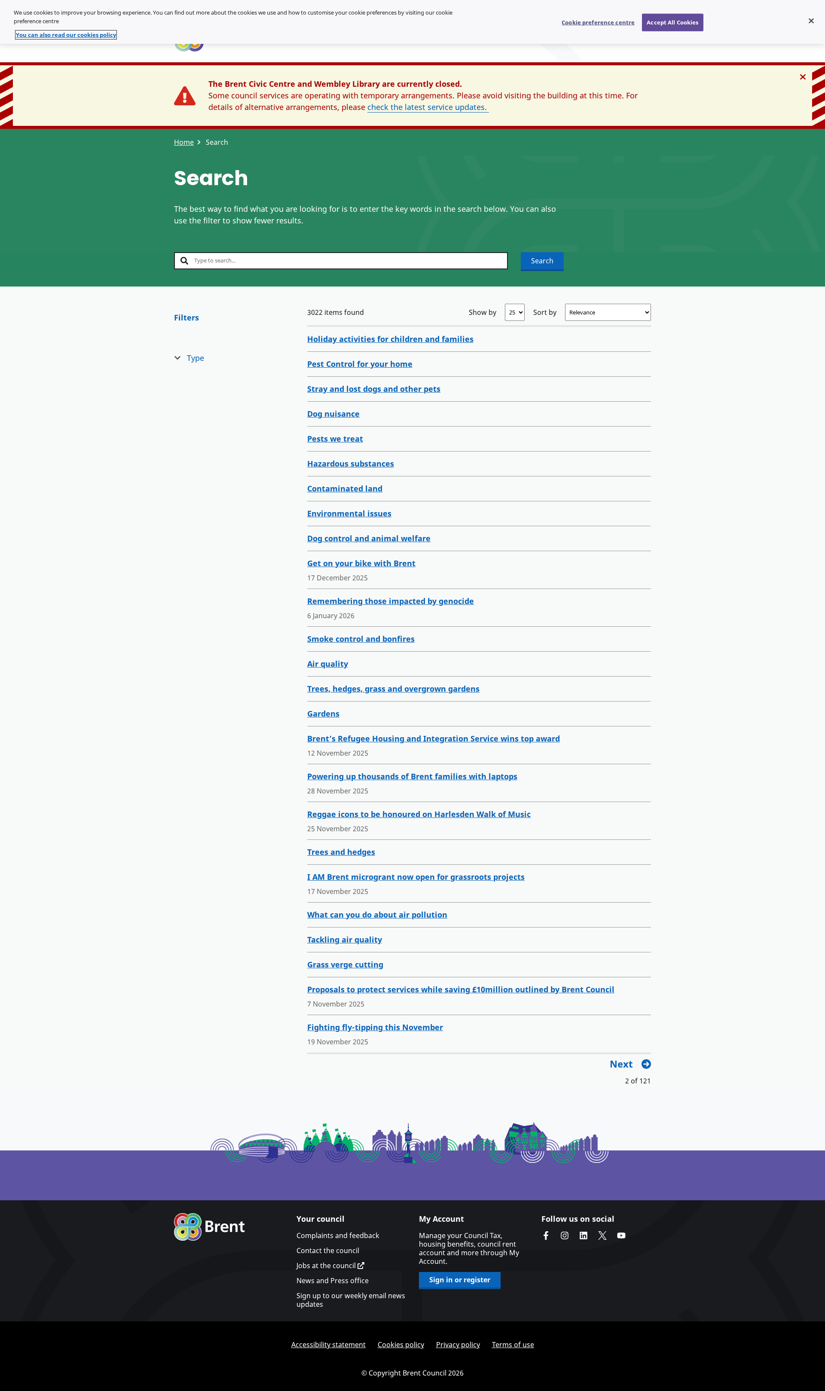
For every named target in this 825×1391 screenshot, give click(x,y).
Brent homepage (209, 1227)
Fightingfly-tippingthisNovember (375, 1027)
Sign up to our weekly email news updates (350, 1300)
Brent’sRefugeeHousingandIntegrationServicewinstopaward (433, 738)
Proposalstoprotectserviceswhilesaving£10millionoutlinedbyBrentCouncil (460, 989)
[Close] (811, 20)
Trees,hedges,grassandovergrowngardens (393, 688)
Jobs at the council (327, 1265)
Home (184, 142)
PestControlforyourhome (359, 364)
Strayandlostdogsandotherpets (373, 389)
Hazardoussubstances (350, 463)
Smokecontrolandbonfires (361, 639)
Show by (482, 312)
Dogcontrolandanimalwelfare (369, 538)
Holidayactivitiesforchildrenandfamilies (390, 339)
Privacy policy (458, 1344)
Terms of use (513, 1344)
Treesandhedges (341, 852)
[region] (412, 22)
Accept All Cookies (672, 22)
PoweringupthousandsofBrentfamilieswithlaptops (412, 776)
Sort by (544, 312)
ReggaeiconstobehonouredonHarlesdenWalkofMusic (419, 814)
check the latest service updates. (428, 107)
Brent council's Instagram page (564, 1235)
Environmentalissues (349, 513)
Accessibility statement (328, 1344)
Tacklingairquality (344, 939)
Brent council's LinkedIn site (583, 1235)
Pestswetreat (335, 438)
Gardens (323, 713)
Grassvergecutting (345, 964)
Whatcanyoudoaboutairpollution (377, 914)
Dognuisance (333, 414)
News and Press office (332, 1280)
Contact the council (327, 1250)
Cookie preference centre (598, 22)
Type (195, 358)
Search (542, 260)
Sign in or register (459, 1279)
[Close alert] (803, 77)
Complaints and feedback (337, 1235)
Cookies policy (401, 1344)
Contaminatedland (344, 488)
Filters (186, 317)
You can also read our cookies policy (66, 35)
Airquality (327, 664)
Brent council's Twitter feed (602, 1235)
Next (621, 1064)
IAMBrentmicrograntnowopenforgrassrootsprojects (416, 877)
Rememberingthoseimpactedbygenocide (390, 601)
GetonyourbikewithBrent (361, 563)
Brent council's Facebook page (545, 1235)
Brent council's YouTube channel (621, 1235)
